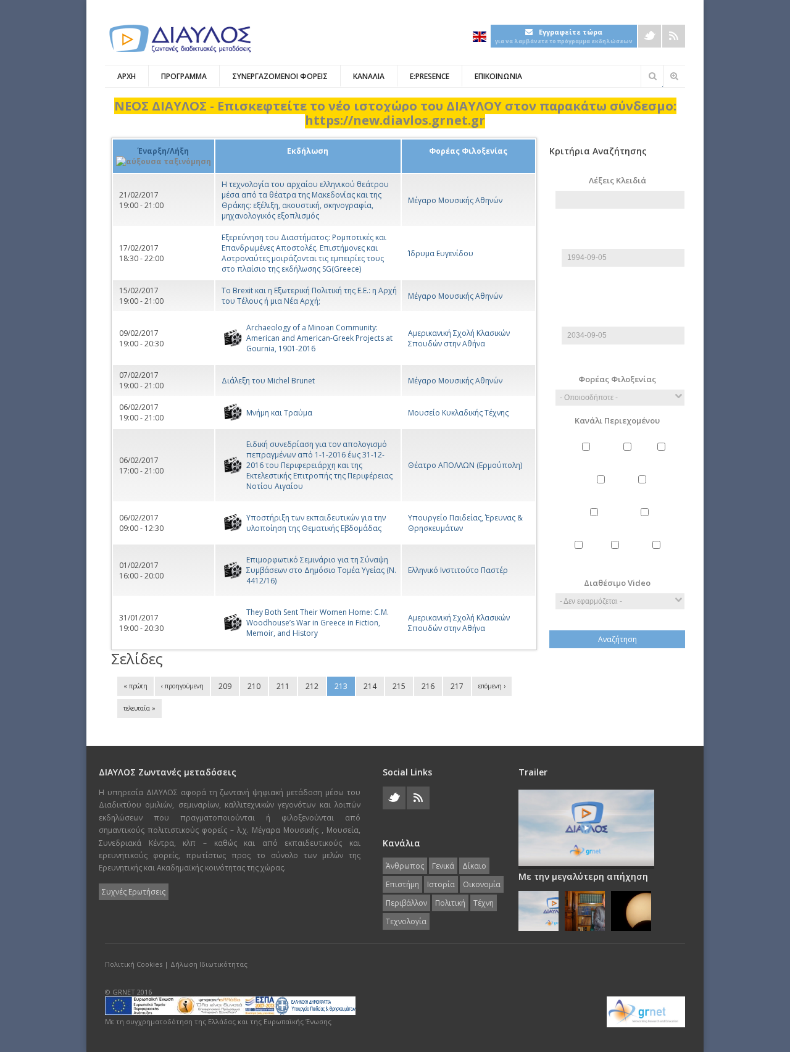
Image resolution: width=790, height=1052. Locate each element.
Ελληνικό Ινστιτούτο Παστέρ (458, 570)
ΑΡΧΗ (126, 76)
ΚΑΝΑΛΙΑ (369, 76)
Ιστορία (644, 490)
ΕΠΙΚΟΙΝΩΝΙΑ (498, 76)
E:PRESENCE (429, 76)
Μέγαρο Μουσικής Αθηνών (455, 200)
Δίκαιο (663, 457)
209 (224, 686)
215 (399, 686)
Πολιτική (580, 555)
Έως (620, 306)
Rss (673, 36)
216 (428, 686)
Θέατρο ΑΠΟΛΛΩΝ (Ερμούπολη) (465, 465)
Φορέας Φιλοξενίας (617, 379)
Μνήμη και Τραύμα (279, 412)
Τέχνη (616, 555)
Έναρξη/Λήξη (163, 151)
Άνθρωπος (587, 457)
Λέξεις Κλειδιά (617, 180)
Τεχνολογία (658, 555)
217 (457, 686)
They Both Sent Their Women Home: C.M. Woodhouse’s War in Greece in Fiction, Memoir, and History (317, 622)
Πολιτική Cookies (133, 964)
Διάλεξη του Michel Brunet (268, 380)
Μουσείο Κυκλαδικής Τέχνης (458, 412)
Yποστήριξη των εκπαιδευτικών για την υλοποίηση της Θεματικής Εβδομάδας (316, 522)
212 (312, 686)
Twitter (649, 36)
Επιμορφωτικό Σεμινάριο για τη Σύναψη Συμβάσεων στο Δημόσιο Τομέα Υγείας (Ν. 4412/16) (321, 570)
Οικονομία (595, 522)
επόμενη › (491, 686)
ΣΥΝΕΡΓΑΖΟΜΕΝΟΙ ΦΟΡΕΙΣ (280, 76)
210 (253, 686)
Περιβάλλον (646, 522)
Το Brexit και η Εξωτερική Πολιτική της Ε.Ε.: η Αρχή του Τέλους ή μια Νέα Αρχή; (309, 295)
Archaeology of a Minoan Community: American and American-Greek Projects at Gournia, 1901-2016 (319, 338)
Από (620, 228)
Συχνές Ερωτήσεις (133, 892)
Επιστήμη (602, 490)
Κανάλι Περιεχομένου (617, 420)
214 (370, 686)
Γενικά (629, 457)
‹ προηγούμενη (182, 686)
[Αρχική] (179, 38)
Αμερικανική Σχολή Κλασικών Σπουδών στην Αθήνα (459, 338)
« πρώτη (135, 686)
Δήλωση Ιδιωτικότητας (208, 964)
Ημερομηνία (623, 243)
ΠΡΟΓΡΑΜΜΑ (184, 76)
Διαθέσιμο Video (617, 582)
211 (282, 686)
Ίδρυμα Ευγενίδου (440, 253)
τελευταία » (139, 708)
